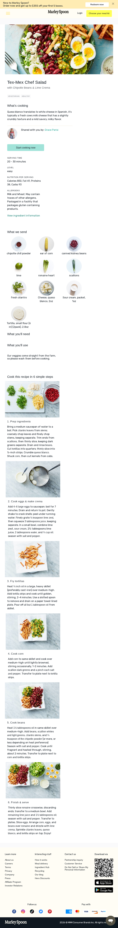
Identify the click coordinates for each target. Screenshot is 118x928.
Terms (8, 867)
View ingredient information (23, 215)
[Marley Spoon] (16, 922)
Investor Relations (13, 885)
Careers (9, 863)
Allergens (13, 191)
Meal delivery (41, 863)
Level (10, 168)
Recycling (39, 871)
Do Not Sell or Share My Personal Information (76, 868)
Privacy (8, 871)
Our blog (39, 874)
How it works (41, 860)
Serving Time (14, 158)
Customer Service (73, 863)
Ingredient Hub (42, 867)
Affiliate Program (13, 882)
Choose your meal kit (99, 13)
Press (7, 878)
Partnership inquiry (74, 860)
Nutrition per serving (20, 177)
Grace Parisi (51, 129)
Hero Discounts (42, 878)
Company (9, 874)
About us (9, 860)
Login (80, 13)
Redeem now (97, 4)
